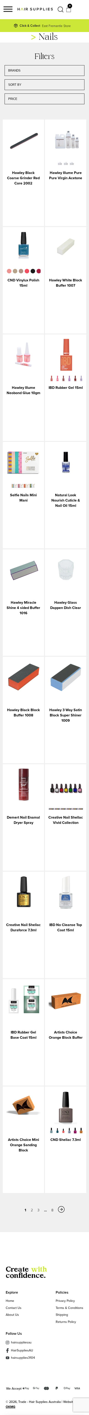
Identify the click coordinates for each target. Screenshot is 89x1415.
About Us (12, 1314)
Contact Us (13, 1308)
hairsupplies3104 (23, 1358)
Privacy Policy (65, 1300)
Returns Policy (66, 1321)
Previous (2, 271)
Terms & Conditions (69, 1308)
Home (10, 1300)
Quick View (23, 140)
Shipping (62, 1314)
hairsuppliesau (21, 1342)
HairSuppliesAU (22, 1350)
